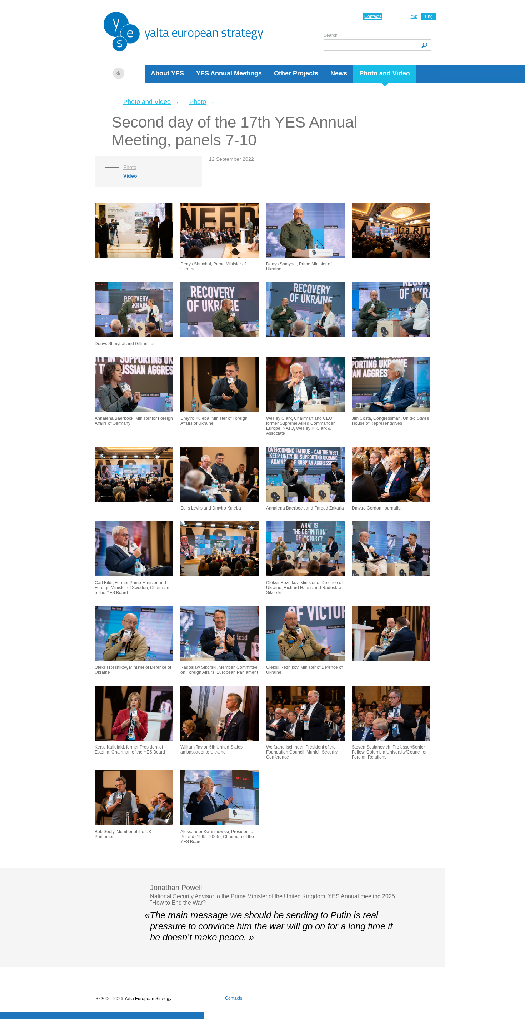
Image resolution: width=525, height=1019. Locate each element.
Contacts (372, 16)
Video (130, 176)
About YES (167, 73)
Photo (197, 101)
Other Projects (296, 73)
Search (331, 35)
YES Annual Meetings (229, 73)
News (338, 73)
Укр (414, 16)
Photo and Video (384, 73)
